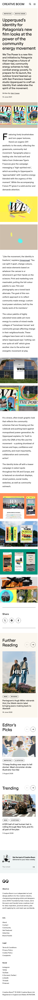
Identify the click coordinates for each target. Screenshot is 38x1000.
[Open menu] (35, 4)
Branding (14, 696)
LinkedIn (5, 978)
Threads (5, 981)
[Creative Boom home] (13, 4)
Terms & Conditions (9, 947)
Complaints (6, 955)
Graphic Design (20, 13)
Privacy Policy (7, 950)
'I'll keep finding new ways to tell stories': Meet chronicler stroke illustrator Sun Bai (17, 767)
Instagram (6, 967)
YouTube (5, 973)
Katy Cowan (15, 93)
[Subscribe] (34, 867)
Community (6, 928)
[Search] (30, 4)
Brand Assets (7, 936)
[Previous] (27, 644)
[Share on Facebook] (18, 620)
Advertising (15, 820)
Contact (5, 925)
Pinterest (5, 983)
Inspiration (7, 13)
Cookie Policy (7, 953)
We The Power (10, 54)
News (5, 696)
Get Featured (7, 930)
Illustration (19, 760)
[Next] (33, 644)
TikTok (4, 970)
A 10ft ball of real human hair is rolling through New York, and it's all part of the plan (17, 827)
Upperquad (16, 82)
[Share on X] (4, 620)
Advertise (5, 933)
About (4, 922)
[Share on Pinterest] (11, 620)
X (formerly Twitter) (9, 975)
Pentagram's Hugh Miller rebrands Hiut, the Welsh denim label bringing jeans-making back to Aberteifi (18, 704)
